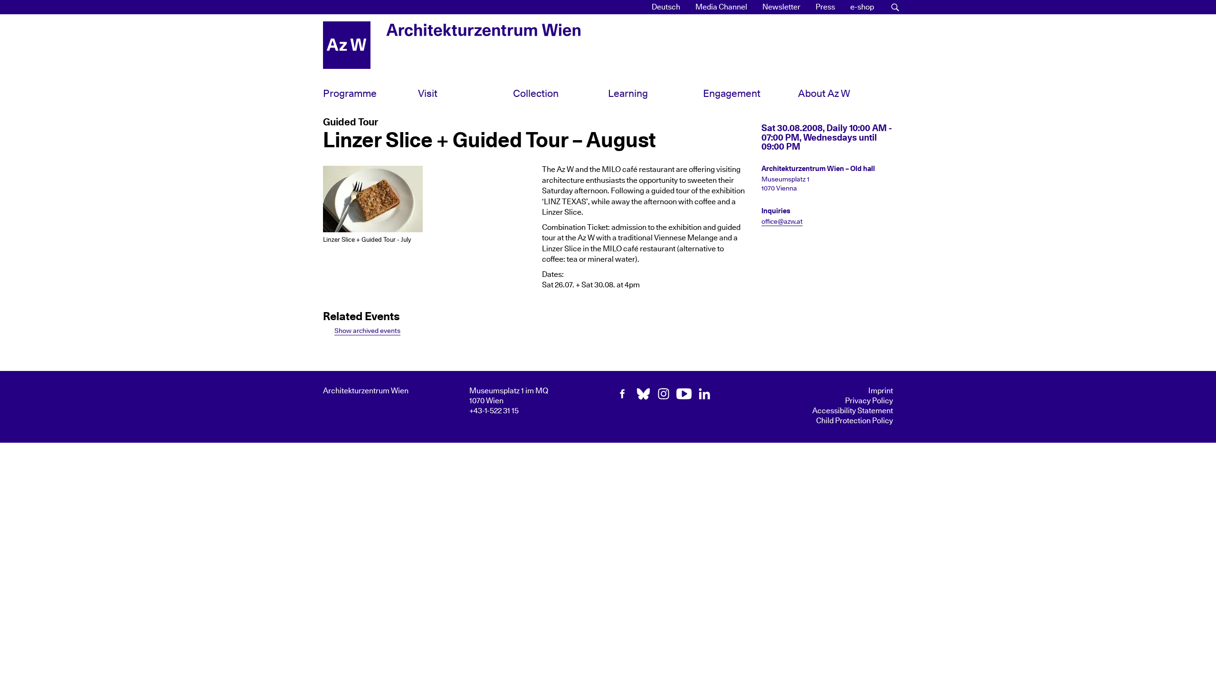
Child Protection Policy (854, 421)
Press (825, 7)
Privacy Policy (869, 401)
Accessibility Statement (852, 411)
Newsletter (781, 7)
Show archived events (367, 330)
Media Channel (721, 7)
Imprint (880, 391)
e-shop (862, 7)
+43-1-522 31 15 (494, 411)
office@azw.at (782, 221)
